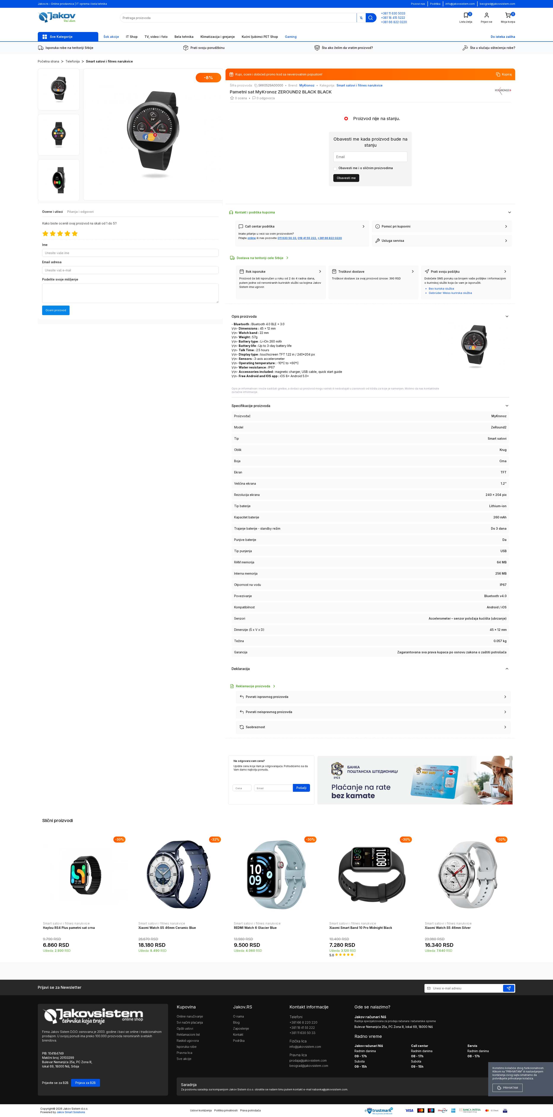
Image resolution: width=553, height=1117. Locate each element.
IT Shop (132, 36)
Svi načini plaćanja (190, 1022)
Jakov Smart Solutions (71, 1112)
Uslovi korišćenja (201, 1110)
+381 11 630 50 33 (302, 1033)
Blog (236, 1022)
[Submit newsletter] (508, 988)
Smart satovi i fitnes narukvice (109, 61)
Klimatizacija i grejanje (217, 36)
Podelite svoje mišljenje (60, 279)
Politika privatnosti (226, 1110)
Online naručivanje (190, 1016)
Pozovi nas (418, 3)
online (252, 238)
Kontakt (238, 1034)
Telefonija (72, 61)
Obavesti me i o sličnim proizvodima (365, 168)
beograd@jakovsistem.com (497, 3)
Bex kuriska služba (441, 288)
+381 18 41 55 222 (302, 1027)
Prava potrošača (250, 1110)
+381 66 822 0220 (330, 238)
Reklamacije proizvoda (253, 686)
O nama (238, 1016)
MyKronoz (307, 85)
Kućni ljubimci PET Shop (260, 36)
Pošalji (301, 788)
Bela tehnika (184, 36)
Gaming (291, 36)
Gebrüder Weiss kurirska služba (450, 293)
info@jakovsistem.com (460, 3)
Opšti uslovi (185, 1028)
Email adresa (52, 262)
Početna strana (48, 61)
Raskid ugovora (188, 1040)
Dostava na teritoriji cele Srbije (260, 258)
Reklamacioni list (188, 1034)
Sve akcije (184, 1059)
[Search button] (370, 17)
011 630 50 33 (287, 238)
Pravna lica (184, 1052)
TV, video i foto (156, 36)
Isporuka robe (187, 1046)
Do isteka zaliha (503, 36)
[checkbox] (335, 169)
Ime (45, 245)
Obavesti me (346, 178)
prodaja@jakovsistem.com (308, 1060)
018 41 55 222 (307, 238)
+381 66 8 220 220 (303, 1022)
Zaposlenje (241, 1028)
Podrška (435, 3)
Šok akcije (111, 36)
